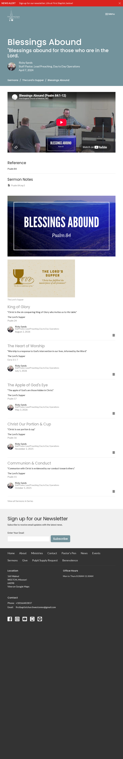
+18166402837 (24, 603)
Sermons (13, 80)
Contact (52, 553)
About (23, 553)
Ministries (37, 553)
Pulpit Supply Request (45, 560)
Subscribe (60, 539)
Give (25, 560)
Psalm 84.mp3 (18, 185)
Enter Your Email (16, 532)
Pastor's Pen (69, 553)
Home (11, 553)
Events (96, 553)
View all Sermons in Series (20, 501)
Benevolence (70, 560)
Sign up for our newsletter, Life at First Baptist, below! (46, 3)
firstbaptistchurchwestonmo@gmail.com (36, 607)
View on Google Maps (18, 586)
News (84, 553)
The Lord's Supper (33, 80)
